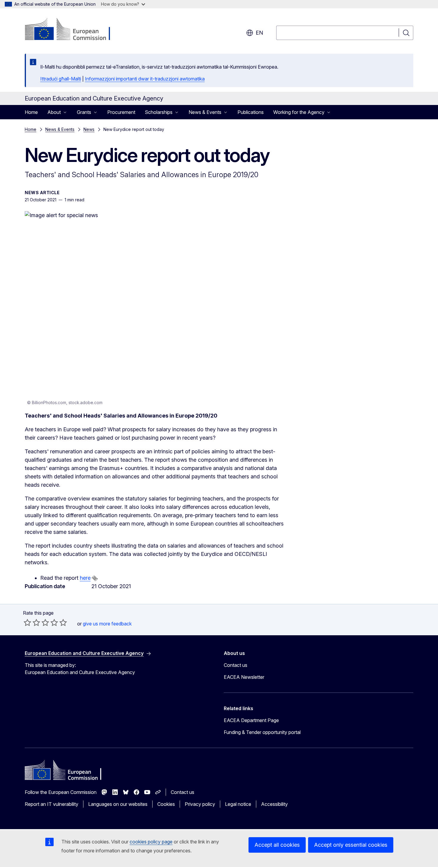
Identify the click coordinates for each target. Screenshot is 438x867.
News (88, 129)
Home (31, 112)
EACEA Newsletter (244, 677)
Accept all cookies (277, 845)
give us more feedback (107, 624)
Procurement (121, 112)
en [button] (259, 33)
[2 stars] (32, 622)
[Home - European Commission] (73, 30)
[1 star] (27, 622)
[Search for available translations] (95, 578)
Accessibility (274, 804)
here (85, 578)
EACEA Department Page (251, 720)
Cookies (166, 804)
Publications (250, 112)
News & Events (59, 129)
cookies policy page (151, 842)
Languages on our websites (117, 804)
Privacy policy (200, 804)
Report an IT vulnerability (51, 804)
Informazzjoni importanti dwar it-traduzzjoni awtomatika (145, 79)
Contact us (235, 665)
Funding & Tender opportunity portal (262, 732)
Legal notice (238, 804)
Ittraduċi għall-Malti (60, 79)
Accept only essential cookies (350, 845)
